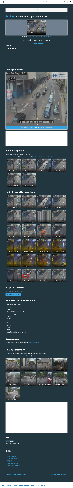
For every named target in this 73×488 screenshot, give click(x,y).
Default (29, 36)
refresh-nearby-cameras (12, 463)
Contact (43, 485)
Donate (15, 485)
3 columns (34, 156)
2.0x (41, 36)
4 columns (40, 156)
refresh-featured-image (12, 456)
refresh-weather (10, 461)
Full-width (40, 43)
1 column (23, 156)
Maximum (48, 36)
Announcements (24, 485)
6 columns (52, 156)
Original (35, 36)
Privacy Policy (35, 485)
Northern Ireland (55, 1)
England (35, 1)
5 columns (46, 156)
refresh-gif (9, 460)
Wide (35, 43)
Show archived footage (13, 294)
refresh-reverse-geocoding (13, 465)
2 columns (28, 156)
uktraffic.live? (6, 485)
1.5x (39, 36)
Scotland (42, 1)
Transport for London (34, 342)
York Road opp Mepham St (32, 16)
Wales (47, 1)
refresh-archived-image (12, 458)
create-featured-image (12, 454)
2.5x (44, 36)
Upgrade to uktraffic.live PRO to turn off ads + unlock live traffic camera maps (37, 10)
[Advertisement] (36, 57)
